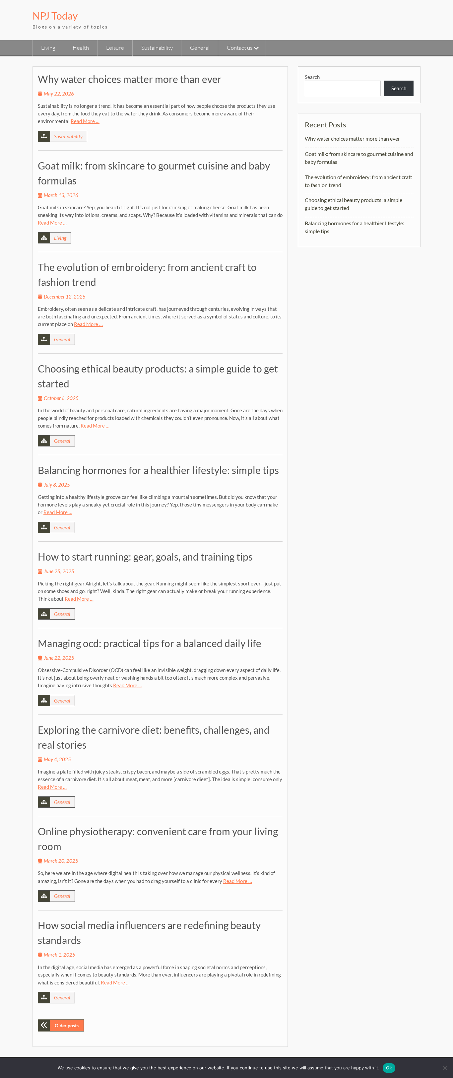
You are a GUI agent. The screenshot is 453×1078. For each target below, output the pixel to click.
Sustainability (157, 47)
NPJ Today (55, 16)
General (200, 47)
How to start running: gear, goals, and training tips (145, 557)
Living (48, 47)
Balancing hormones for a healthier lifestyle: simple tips (158, 470)
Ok (389, 1067)
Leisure (115, 47)
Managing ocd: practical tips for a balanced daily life (149, 643)
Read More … (85, 121)
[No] (444, 1068)
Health (81, 47)
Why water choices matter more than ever (130, 79)
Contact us (239, 47)
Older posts (67, 1025)
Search (312, 77)
